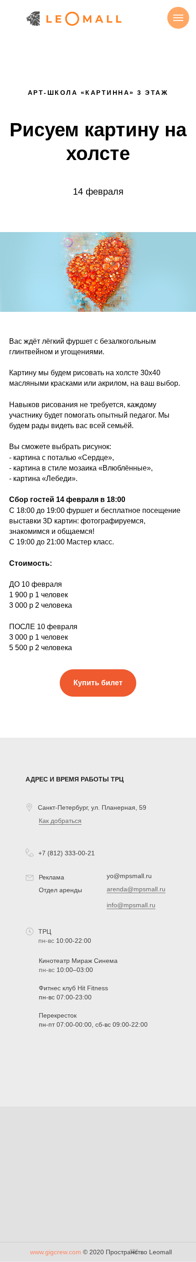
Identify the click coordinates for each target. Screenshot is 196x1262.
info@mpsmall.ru (131, 905)
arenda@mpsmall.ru (136, 889)
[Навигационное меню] (178, 18)
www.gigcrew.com (55, 1252)
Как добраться (60, 820)
